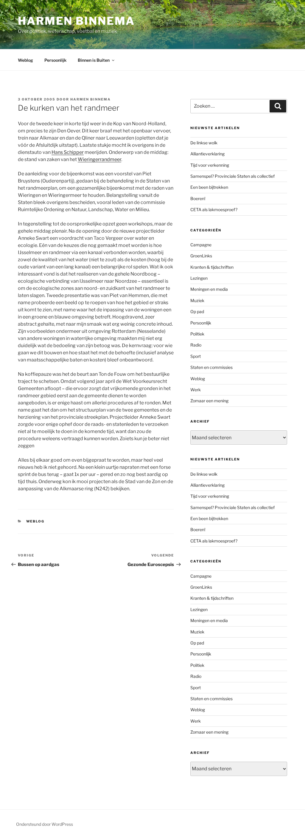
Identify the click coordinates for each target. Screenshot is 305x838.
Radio (195, 344)
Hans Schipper (68, 152)
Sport (195, 356)
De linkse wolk (203, 142)
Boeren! (197, 198)
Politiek (197, 333)
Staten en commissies (211, 367)
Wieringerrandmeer (99, 159)
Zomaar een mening (209, 400)
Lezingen (199, 278)
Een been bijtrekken (209, 187)
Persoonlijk (55, 60)
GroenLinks (201, 255)
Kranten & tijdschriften (212, 267)
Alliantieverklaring (207, 153)
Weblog (25, 60)
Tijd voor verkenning (209, 165)
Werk (195, 389)
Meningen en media (209, 289)
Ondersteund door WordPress (44, 824)
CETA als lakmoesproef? (213, 209)
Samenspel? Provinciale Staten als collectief (232, 176)
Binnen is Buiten (94, 60)
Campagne (200, 244)
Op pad (197, 311)
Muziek (197, 300)
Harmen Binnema (76, 20)
